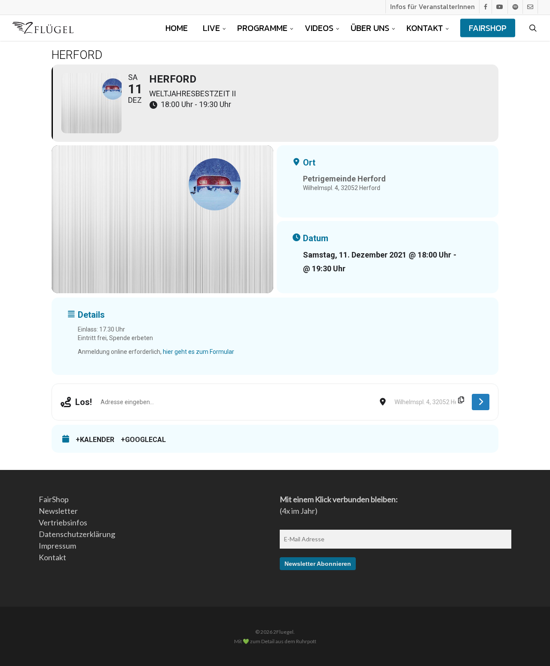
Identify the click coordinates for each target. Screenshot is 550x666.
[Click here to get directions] (480, 402)
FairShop (54, 499)
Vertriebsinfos (63, 522)
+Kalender (95, 440)
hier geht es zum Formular (198, 351)
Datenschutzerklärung (77, 534)
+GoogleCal (143, 440)
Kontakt (52, 557)
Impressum (57, 545)
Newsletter (58, 511)
